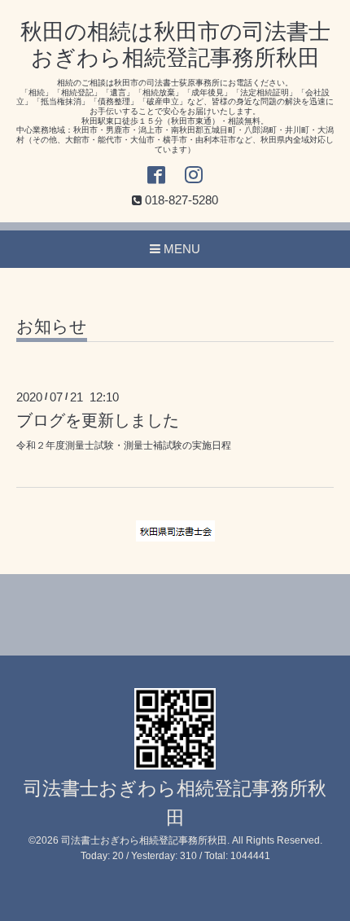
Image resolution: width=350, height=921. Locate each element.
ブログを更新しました (97, 420)
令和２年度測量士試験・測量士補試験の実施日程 (123, 445)
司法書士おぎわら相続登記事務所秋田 (144, 840)
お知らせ (51, 327)
